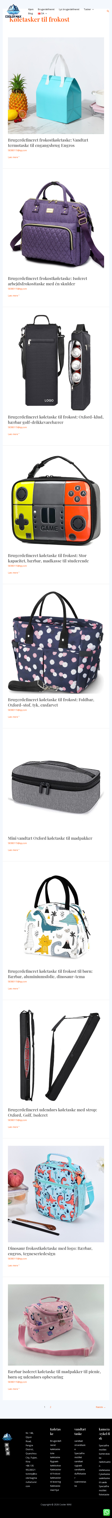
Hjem (30, 9)
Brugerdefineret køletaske (55, 1445)
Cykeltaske (104, 1474)
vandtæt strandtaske (80, 1445)
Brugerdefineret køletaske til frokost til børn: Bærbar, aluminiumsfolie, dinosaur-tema (50, 973)
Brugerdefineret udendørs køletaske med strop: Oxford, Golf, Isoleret (52, 1112)
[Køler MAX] (13, 11)
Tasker (87, 9)
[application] (92, 9)
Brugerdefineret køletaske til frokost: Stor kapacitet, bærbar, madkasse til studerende (48, 558)
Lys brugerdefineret (69, 9)
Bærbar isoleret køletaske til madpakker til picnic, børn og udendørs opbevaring (54, 1374)
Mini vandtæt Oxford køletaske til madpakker (50, 838)
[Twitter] (7, 1449)
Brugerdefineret (46, 9)
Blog (30, 13)
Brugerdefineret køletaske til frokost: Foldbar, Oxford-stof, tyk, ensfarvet (51, 702)
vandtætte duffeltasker (80, 1473)
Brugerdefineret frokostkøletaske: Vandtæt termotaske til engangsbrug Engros (48, 142)
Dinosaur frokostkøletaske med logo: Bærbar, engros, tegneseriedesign (50, 1250)
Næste (101, 1407)
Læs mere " (13, 157)
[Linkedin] (8, 1453)
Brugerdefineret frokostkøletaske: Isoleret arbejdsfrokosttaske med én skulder (47, 281)
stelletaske (104, 1470)
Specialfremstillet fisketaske (104, 1490)
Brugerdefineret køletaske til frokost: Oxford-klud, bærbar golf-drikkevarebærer (56, 419)
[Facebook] (7, 1445)
